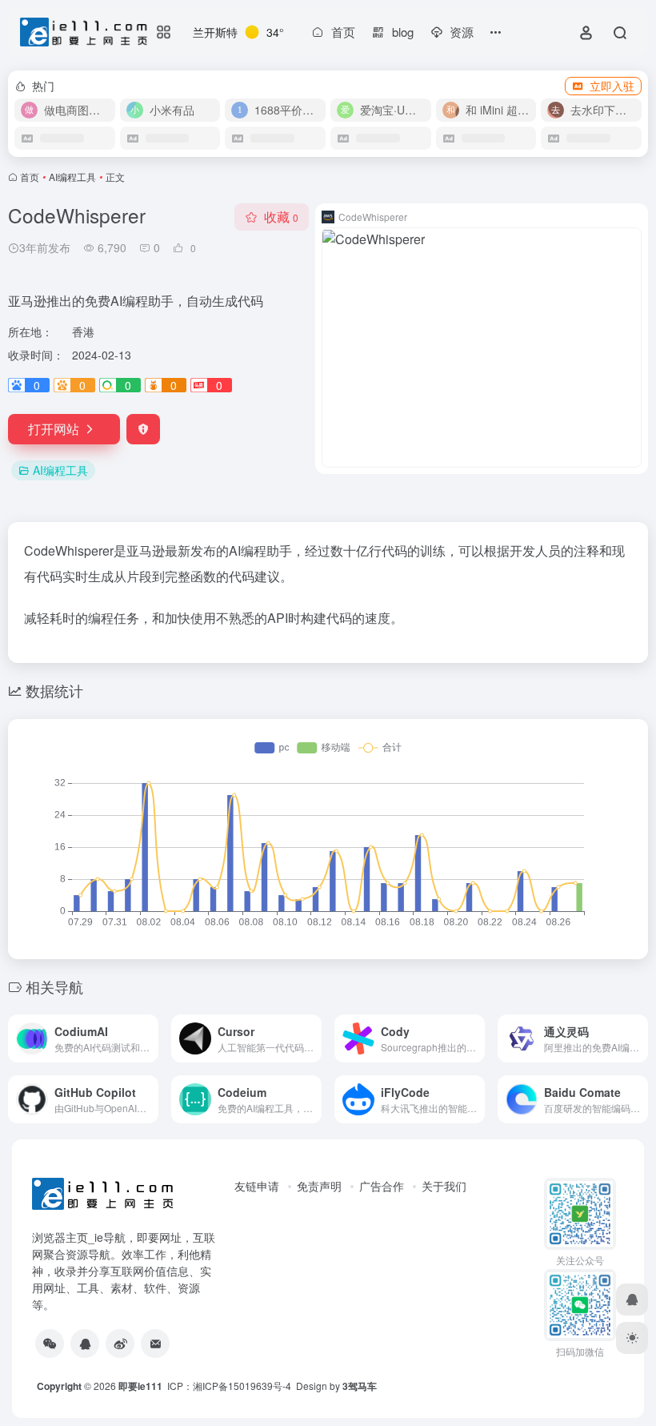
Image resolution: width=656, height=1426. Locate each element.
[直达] (145, 1028)
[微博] (120, 1343)
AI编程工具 (72, 176)
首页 (29, 176)
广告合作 (381, 1186)
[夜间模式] (632, 1338)
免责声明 (319, 1186)
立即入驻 (612, 86)
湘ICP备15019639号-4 (242, 1385)
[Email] (155, 1343)
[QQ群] (84, 1343)
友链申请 (256, 1186)
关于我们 (444, 1186)
